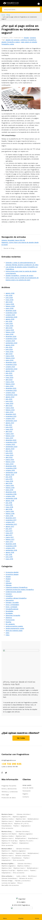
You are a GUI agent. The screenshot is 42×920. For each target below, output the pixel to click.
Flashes (15, 826)
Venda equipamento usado (15, 628)
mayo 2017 (9, 533)
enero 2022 (9, 412)
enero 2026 (9, 308)
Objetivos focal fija (8, 870)
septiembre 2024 (11, 343)
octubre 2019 (10, 470)
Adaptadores (25, 826)
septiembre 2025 (11, 317)
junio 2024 (9, 349)
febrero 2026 (10, 306)
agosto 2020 (10, 449)
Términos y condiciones (10, 791)
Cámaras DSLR (7, 823)
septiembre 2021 (11, 420)
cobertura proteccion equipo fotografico (20, 589)
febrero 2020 (10, 461)
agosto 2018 (10, 500)
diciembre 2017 (11, 518)
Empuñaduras (6, 826)
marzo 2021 (10, 433)
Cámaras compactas (22, 855)
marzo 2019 (10, 485)
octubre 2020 (10, 444)
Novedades (9, 611)
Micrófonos (32, 876)
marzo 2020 (10, 459)
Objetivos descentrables (23, 821)
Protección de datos (9, 797)
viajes (7, 632)
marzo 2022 (10, 407)
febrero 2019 (10, 487)
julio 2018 (9, 503)
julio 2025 (9, 321)
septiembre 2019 (11, 472)
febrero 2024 (10, 358)
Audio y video (21, 876)
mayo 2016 (9, 559)
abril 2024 (9, 353)
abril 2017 (9, 535)
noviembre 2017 (11, 520)
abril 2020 (9, 457)
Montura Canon (7, 814)
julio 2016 (9, 554)
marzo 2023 (10, 382)
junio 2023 (9, 375)
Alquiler (26, 37)
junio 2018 (9, 505)
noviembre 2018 (11, 494)
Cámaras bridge (7, 880)
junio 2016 (9, 556)
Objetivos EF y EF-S (21, 823)
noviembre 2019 (11, 468)
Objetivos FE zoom (25, 841)
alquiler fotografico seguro (11, 42)
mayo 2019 (9, 481)
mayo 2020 (9, 455)
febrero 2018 (10, 513)
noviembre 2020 (11, 442)
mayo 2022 (9, 403)
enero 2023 (9, 386)
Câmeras (9, 585)
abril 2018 (9, 509)
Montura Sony (7, 831)
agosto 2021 (10, 423)
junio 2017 (9, 531)
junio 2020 (9, 453)
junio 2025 (9, 323)
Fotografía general (12, 609)
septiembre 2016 (11, 550)
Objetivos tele (20, 819)
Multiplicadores (33, 819)
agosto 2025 (10, 319)
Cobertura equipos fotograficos (16, 587)
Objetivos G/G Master (9, 834)
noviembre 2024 (11, 338)
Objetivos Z (5, 851)
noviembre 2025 (11, 312)
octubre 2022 (10, 392)
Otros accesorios (7, 828)
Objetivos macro (7, 821)
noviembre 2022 (11, 390)
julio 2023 (9, 373)
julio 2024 (9, 347)
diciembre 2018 (11, 492)
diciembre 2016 (11, 544)
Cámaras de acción (25, 878)
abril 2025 (9, 328)
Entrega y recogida (12, 602)
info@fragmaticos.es (9, 760)
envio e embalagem (12, 604)
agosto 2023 (10, 371)
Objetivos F (5, 858)
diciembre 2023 (11, 362)
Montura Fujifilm (8, 863)
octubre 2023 (10, 366)
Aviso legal (5, 794)
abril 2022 (9, 405)
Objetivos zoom (22, 870)
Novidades (9, 613)
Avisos (8, 581)
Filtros (19, 883)
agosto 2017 (10, 526)
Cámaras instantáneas (9, 878)
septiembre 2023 (11, 369)
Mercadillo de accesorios (10, 885)
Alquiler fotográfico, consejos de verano (19, 275)
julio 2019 (9, 477)
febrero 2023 (10, 384)
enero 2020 (9, 464)
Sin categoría (10, 624)
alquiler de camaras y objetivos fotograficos (21, 40)
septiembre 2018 (11, 498)
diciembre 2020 (11, 440)
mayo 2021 (9, 429)
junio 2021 (9, 427)
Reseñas (8, 622)
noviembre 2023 (11, 364)
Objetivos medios (7, 819)
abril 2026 (9, 302)
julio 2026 (9, 295)
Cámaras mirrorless (23, 814)
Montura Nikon (7, 848)
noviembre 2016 (11, 546)
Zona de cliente (28, 788)
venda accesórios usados (14, 626)
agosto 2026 (10, 293)
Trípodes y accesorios (22, 880)
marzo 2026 (10, 304)
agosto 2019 (10, 474)
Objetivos (9, 617)
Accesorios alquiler (12, 572)
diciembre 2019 (11, 466)
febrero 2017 (10, 539)
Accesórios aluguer (12, 574)
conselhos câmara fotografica (16, 598)
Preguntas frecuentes (9, 786)
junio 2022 (9, 401)
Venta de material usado (14, 630)
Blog (8, 15)
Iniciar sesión (27, 785)
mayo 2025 (9, 325)
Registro (25, 794)
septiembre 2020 (11, 446)
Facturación (27, 791)
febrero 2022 (10, 410)
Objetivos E (5, 843)
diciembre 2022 (11, 388)
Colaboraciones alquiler (14, 591)
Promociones (10, 620)
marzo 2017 (10, 537)
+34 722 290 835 (11, 763)
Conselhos (9, 596)
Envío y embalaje (11, 607)
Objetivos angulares (19, 816)
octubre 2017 (10, 522)
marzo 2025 (10, 330)
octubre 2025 (10, 315)
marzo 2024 (10, 356)
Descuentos (10, 600)
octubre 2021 (10, 418)
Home (3, 15)
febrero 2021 (10, 436)
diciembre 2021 (11, 414)
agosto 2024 (10, 345)
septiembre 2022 (11, 395)
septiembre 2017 (11, 524)
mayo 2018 (9, 507)
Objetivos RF (6, 816)
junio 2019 (9, 479)
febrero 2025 (10, 332)
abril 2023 (9, 379)
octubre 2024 (10, 341)
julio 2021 (9, 425)
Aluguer (8, 578)
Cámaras (9, 583)
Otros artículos (7, 876)
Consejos (33, 37)
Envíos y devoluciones (9, 788)
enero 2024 (9, 360)
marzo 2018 (10, 511)
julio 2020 (9, 451)
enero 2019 (9, 490)
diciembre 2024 (11, 336)
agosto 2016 (10, 552)
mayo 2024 (9, 351)
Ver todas (21, 738)
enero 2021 (9, 438)
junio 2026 (9, 297)
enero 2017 (9, 541)
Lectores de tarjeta (8, 883)
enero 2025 (9, 334)
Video (7, 635)
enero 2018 (9, 515)
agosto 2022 (10, 397)
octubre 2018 (10, 496)
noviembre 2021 (11, 416)
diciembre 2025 (11, 310)
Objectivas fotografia (13, 615)
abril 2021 (9, 431)
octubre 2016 (10, 548)
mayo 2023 (9, 377)
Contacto (26, 797)
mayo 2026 (9, 299)
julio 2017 (9, 528)
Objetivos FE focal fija (9, 841)
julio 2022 (9, 399)
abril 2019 (9, 483)
